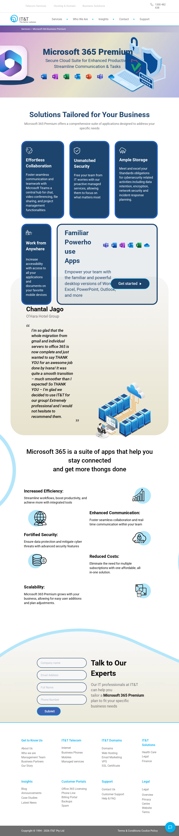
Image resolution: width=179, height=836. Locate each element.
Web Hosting (109, 753)
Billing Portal (69, 797)
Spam (65, 805)
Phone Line (68, 793)
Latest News (29, 802)
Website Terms (147, 810)
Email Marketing (112, 757)
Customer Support (113, 794)
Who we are (28, 753)
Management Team (33, 757)
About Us (27, 748)
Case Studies (29, 797)
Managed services (73, 761)
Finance (147, 761)
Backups (67, 801)
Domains (107, 748)
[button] (170, 827)
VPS (104, 761)
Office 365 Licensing (74, 788)
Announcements (31, 793)
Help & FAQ (109, 798)
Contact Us (108, 789)
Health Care (149, 752)
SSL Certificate (111, 765)
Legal (145, 756)
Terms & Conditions (129, 830)
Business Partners (32, 761)
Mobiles (66, 757)
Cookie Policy (149, 830)
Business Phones (72, 752)
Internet (66, 748)
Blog (24, 788)
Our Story (27, 765)
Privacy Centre (147, 801)
